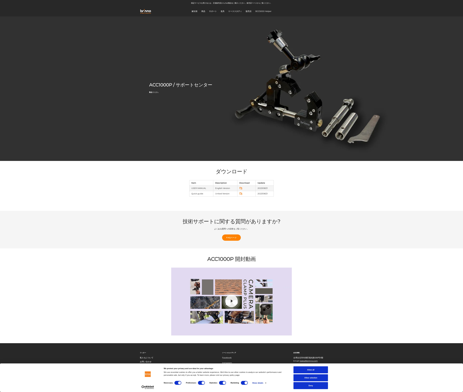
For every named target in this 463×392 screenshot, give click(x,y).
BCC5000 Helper (263, 11)
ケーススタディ (235, 11)
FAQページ (231, 238)
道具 (223, 11)
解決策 (194, 11)
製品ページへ (154, 92)
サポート (213, 11)
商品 (203, 11)
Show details (257, 383)
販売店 (249, 11)
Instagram (227, 363)
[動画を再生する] (231, 301)
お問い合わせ (145, 362)
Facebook (227, 358)
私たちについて (146, 358)
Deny (311, 386)
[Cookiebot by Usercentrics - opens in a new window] (147, 387)
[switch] (201, 383)
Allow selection (310, 378)
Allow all (310, 370)
